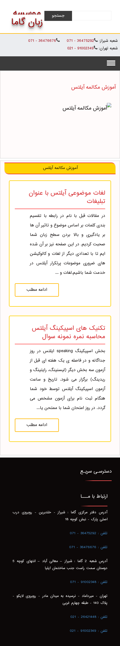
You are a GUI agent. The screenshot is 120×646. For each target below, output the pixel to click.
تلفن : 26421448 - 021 (88, 617)
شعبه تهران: (108, 48)
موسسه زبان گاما (27, 17)
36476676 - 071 (42, 40)
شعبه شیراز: (108, 41)
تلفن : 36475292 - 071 (88, 533)
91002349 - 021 (80, 48)
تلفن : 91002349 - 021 (88, 631)
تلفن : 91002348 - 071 (88, 582)
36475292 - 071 (79, 40)
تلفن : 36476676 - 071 (88, 547)
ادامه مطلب (37, 290)
